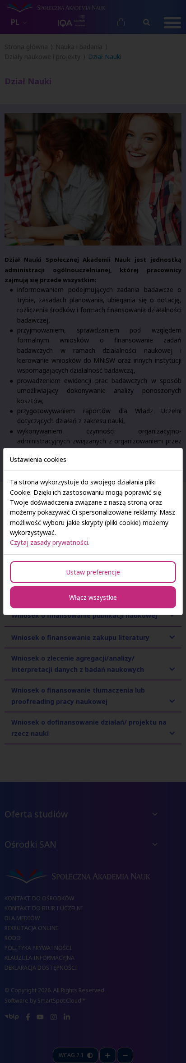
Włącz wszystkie (93, 597)
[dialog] (93, 531)
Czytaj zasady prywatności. (49, 542)
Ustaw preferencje (93, 572)
